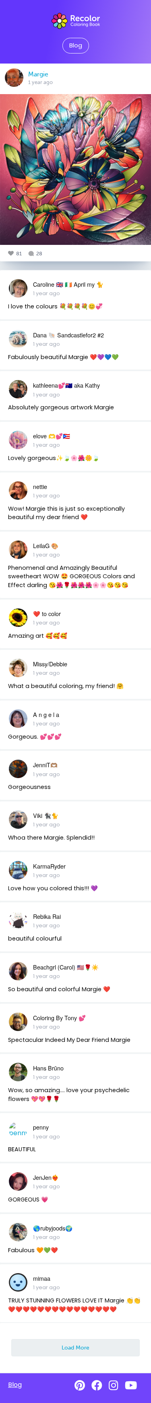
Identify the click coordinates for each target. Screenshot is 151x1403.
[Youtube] (131, 1385)
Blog (75, 45)
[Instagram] (113, 1385)
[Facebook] (96, 1385)
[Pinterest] (79, 1385)
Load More (75, 1347)
